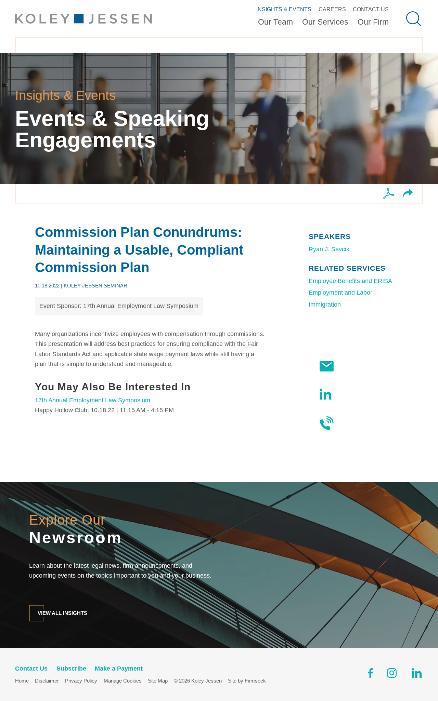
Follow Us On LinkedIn (356, 394)
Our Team (275, 22)
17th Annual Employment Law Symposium (92, 400)
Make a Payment (119, 668)
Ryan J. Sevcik (329, 249)
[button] (408, 193)
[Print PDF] (389, 194)
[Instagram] (392, 674)
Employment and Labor (340, 292)
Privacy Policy (81, 681)
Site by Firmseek (247, 681)
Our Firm (373, 22)
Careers (332, 9)
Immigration (325, 304)
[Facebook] (370, 674)
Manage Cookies (123, 681)
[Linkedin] (416, 674)
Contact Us (371, 9)
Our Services (325, 22)
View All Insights (62, 613)
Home (22, 681)
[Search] (413, 18)
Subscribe (354, 366)
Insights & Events (283, 9)
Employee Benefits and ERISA (350, 281)
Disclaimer (47, 681)
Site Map (158, 681)
